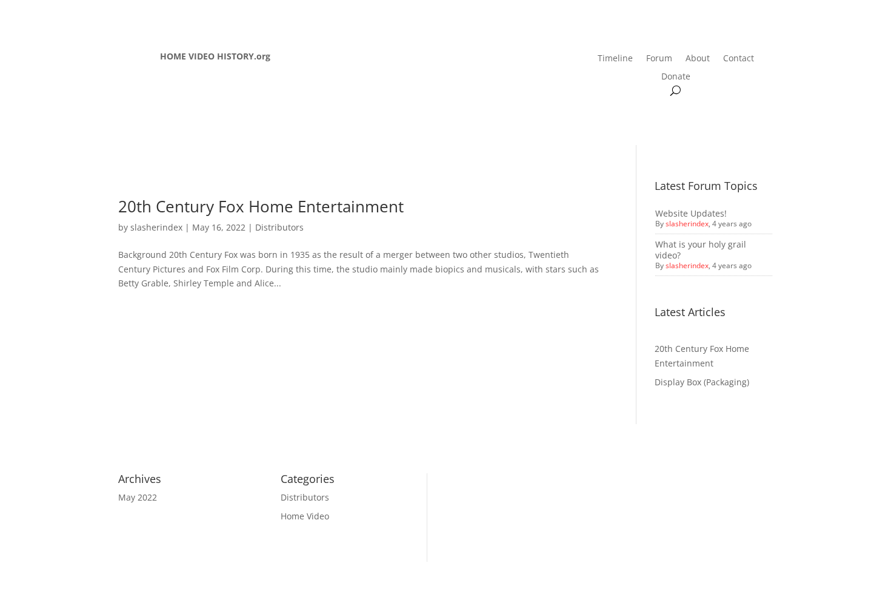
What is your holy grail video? (700, 249)
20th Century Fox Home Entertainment (261, 206)
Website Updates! (691, 213)
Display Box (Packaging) (702, 382)
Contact (738, 59)
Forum (659, 59)
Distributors (279, 227)
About (698, 59)
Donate (675, 77)
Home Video (305, 516)
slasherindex (156, 227)
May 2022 (137, 497)
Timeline (615, 59)
